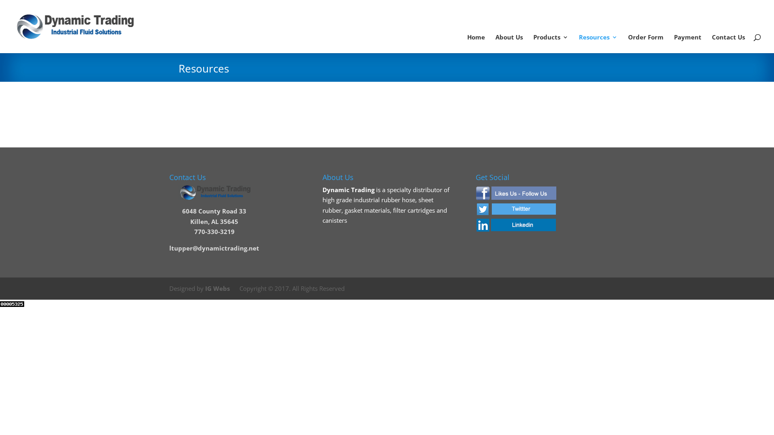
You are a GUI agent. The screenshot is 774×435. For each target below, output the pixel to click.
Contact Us (728, 37)
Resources (594, 37)
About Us (509, 37)
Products (546, 37)
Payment (687, 37)
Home (476, 37)
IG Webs (217, 288)
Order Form (646, 37)
